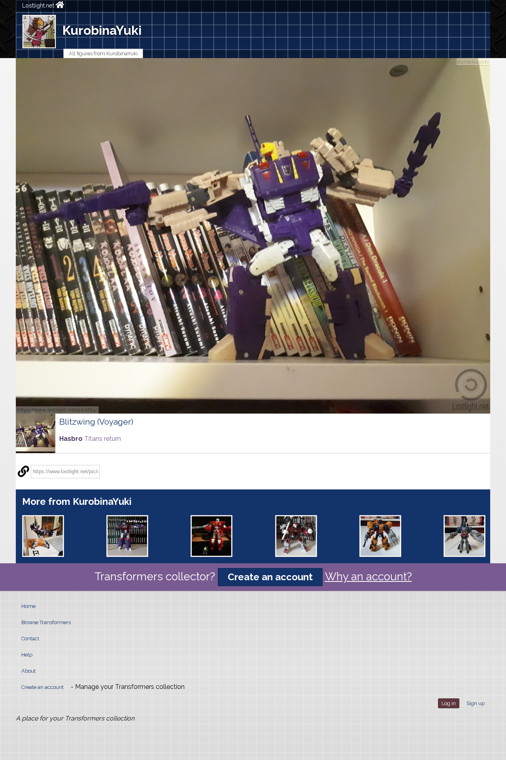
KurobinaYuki (102, 30)
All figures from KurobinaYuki (103, 53)
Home (28, 606)
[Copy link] (23, 471)
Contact (30, 638)
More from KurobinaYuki (77, 501)
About (28, 671)
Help (26, 655)
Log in (449, 703)
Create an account (270, 577)
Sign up (475, 703)
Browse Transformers (46, 622)
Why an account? (368, 576)
